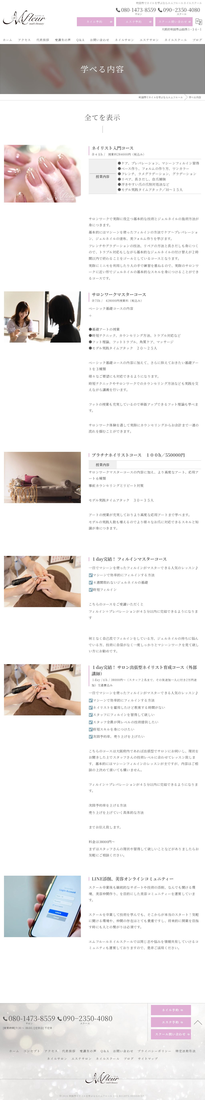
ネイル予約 (94, 22)
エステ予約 (134, 22)
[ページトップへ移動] (198, 1022)
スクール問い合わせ (173, 22)
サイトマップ (148, 1058)
